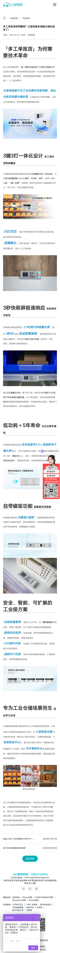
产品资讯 (26, 18)
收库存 (39, 907)
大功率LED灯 (17, 904)
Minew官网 (27, 897)
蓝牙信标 (16, 897)
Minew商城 (33, 900)
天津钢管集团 (17, 907)
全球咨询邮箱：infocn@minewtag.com (30, 878)
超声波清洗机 (45, 904)
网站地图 (41, 946)
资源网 (29, 910)
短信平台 (30, 907)
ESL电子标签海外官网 (44, 897)
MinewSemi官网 (19, 900)
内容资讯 (14, 18)
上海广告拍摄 (31, 904)
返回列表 (30, 858)
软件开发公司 (17, 910)
